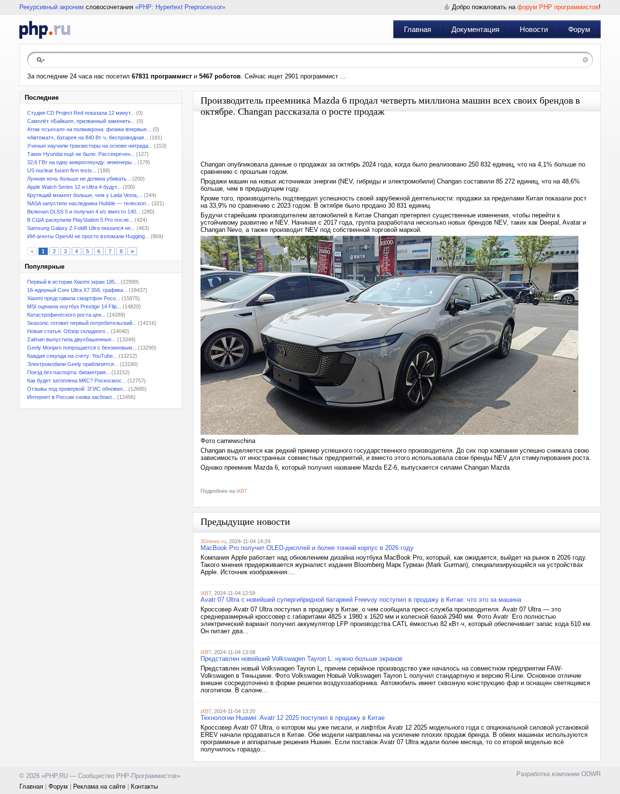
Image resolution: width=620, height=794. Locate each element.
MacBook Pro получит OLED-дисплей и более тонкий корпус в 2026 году (307, 547)
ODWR (591, 774)
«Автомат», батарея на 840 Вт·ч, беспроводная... (87, 137)
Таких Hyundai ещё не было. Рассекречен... (81, 154)
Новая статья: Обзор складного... (68, 331)
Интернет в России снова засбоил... (71, 397)
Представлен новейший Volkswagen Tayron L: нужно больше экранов (302, 658)
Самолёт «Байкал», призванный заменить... (81, 121)
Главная (417, 29)
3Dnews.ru (213, 541)
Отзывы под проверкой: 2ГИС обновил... (77, 389)
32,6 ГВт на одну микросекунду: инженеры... (81, 162)
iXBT (242, 491)
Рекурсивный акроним (51, 7)
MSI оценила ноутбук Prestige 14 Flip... (74, 306)
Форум (579, 29)
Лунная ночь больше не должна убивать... (79, 179)
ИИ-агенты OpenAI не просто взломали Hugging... (88, 236)
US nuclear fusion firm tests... (61, 170)
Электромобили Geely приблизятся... (72, 364)
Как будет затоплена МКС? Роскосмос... (76, 380)
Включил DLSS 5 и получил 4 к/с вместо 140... (83, 211)
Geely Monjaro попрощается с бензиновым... (82, 348)
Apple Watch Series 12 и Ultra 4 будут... (74, 187)
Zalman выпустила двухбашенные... (71, 339)
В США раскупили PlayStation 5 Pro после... (80, 220)
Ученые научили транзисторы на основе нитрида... (90, 146)
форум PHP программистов (558, 7)
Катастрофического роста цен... (66, 315)
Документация (475, 29)
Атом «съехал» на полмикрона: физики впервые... (89, 129)
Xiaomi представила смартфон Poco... (73, 298)
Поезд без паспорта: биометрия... (68, 372)
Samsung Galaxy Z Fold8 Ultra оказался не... (81, 228)
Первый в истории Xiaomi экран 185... (73, 282)
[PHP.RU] (44, 29)
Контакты (144, 786)
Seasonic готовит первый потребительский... (82, 323)
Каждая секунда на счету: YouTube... (72, 356)
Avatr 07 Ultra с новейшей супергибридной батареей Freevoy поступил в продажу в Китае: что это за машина (361, 599)
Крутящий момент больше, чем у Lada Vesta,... (84, 195)
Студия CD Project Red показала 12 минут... (81, 113)
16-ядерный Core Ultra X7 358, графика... (77, 290)
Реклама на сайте (99, 786)
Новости (534, 29)
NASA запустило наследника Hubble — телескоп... (88, 203)
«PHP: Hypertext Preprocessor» (180, 7)
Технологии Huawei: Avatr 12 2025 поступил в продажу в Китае (293, 717)
